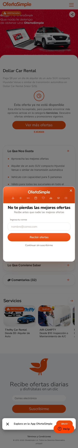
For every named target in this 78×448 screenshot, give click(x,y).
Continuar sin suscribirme (39, 245)
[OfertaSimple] (39, 192)
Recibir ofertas (39, 237)
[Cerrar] (7, 424)
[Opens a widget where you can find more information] (63, 429)
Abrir (64, 424)
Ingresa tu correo (18, 219)
